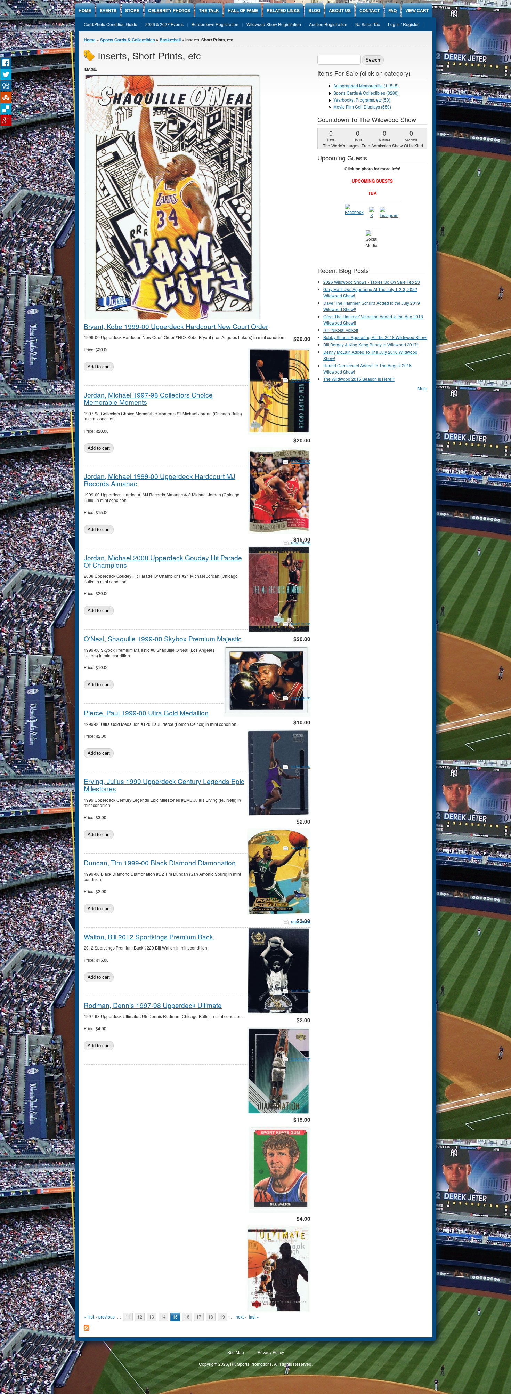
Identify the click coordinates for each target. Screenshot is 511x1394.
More (422, 388)
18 (210, 1317)
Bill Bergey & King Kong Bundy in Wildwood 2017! (370, 344)
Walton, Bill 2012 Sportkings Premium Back (148, 936)
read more (300, 380)
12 (139, 1317)
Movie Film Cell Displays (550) (362, 107)
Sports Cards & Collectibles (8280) (366, 93)
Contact (369, 10)
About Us (340, 10)
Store (132, 10)
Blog (314, 10)
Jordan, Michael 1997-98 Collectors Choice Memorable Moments (148, 398)
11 (127, 1317)
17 (198, 1317)
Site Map (235, 1352)
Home (85, 10)
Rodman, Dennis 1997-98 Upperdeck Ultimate (153, 1005)
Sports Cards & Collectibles (127, 40)
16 (187, 1317)
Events (108, 10)
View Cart (417, 10)
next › (241, 1317)
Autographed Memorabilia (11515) (366, 85)
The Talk (209, 10)
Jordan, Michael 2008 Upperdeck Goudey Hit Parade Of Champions (163, 561)
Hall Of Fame (243, 10)
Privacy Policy (271, 1352)
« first (89, 1317)
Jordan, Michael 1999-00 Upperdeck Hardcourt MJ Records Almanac (159, 479)
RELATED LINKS (283, 10)
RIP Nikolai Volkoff (340, 330)
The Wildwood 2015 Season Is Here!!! (359, 379)
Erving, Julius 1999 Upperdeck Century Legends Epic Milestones (164, 784)
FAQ (392, 10)
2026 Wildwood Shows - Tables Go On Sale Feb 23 (371, 282)
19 (222, 1317)
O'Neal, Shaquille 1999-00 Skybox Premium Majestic (163, 638)
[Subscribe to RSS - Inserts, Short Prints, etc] (86, 1329)
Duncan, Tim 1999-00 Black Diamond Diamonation (160, 862)
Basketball (170, 40)
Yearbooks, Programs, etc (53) (361, 100)
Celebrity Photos (169, 10)
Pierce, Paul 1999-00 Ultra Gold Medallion (146, 712)
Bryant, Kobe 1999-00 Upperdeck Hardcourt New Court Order (176, 326)
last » (254, 1317)
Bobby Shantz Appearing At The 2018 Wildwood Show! (375, 337)
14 (163, 1317)
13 (151, 1317)
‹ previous (105, 1317)
